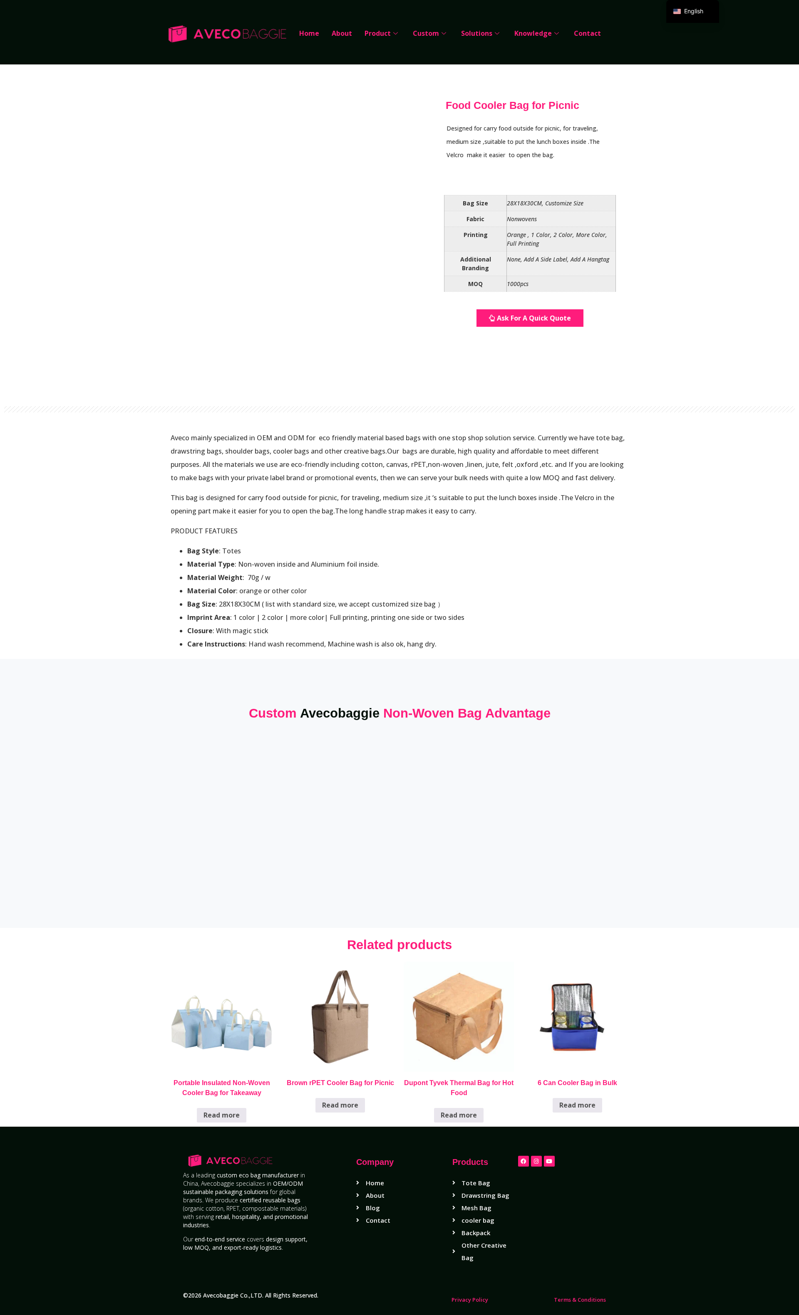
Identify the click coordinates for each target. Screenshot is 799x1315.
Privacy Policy (470, 1299)
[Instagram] (536, 1161)
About (342, 33)
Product (378, 33)
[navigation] (692, 11)
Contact (587, 33)
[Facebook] (523, 1161)
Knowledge (533, 33)
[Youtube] (549, 1161)
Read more (221, 1115)
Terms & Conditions (580, 1299)
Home (309, 33)
